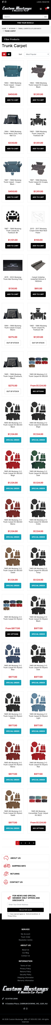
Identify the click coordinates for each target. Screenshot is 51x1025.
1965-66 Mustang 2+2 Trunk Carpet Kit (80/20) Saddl (12, 570)
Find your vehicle (25, 23)
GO (45, 17)
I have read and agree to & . (24, 915)
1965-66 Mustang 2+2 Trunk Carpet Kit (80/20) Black (12, 425)
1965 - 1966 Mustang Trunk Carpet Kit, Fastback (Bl (38, 133)
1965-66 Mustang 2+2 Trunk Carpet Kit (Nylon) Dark (38, 667)
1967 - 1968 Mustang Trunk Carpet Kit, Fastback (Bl (12, 231)
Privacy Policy (12, 916)
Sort (20, 54)
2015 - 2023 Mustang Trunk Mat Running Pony (12, 278)
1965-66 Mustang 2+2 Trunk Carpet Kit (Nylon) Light (38, 716)
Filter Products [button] (11, 39)
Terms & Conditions (32, 914)
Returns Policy (25, 972)
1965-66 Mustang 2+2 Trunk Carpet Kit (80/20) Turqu (38, 570)
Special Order (12, 440)
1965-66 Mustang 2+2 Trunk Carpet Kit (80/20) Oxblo (38, 522)
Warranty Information (25, 980)
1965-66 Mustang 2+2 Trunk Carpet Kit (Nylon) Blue (12, 667)
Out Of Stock (13, 343)
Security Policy (25, 974)
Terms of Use (25, 966)
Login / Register (43, 2)
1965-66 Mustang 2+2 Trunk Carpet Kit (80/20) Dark (38, 473)
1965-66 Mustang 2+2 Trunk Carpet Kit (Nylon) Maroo (12, 765)
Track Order (25, 937)
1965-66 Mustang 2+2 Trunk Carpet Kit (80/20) (38, 375)
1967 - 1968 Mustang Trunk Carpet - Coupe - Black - (13, 182)
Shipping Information (25, 977)
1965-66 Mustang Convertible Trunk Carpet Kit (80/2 (38, 813)
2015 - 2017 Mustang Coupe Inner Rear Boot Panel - (38, 231)
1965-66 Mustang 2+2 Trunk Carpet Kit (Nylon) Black (38, 619)
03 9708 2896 (11, 999)
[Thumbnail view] (4, 54)
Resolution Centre (25, 940)
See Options (38, 391)
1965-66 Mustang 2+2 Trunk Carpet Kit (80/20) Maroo (12, 522)
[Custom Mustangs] (17, 9)
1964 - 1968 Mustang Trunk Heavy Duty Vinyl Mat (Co (13, 133)
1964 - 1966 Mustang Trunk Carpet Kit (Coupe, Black (38, 85)
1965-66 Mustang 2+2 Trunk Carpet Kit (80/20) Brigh (38, 425)
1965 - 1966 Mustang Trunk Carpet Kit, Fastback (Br (38, 328)
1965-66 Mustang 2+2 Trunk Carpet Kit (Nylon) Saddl (12, 813)
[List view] (8, 54)
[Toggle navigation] (40, 9)
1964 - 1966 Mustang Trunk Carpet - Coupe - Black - (13, 85)
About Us (25, 950)
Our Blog (25, 953)
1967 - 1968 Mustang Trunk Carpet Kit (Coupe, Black (38, 182)
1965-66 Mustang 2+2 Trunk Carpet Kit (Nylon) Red (38, 765)
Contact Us (25, 956)
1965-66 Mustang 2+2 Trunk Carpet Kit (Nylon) (12, 618)
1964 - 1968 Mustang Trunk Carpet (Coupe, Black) (12, 328)
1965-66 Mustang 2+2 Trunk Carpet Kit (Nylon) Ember (12, 716)
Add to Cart (12, 100)
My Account (25, 934)
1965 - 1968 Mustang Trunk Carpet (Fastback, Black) (12, 376)
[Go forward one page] (33, 843)
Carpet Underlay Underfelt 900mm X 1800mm (38, 279)
